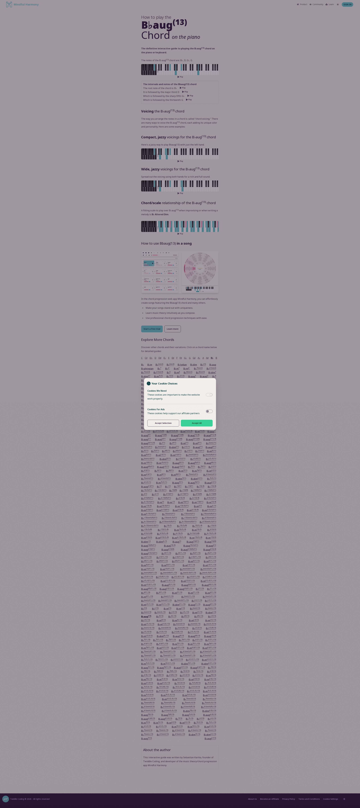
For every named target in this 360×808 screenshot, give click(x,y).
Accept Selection (163, 423)
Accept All (197, 423)
